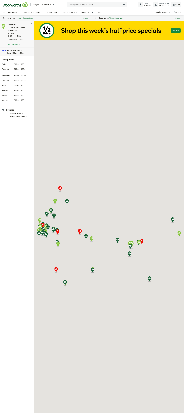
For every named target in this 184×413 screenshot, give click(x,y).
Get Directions (13, 44)
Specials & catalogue (32, 12)
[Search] (124, 4)
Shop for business (161, 12)
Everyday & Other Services (42, 5)
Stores (178, 12)
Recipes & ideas (52, 12)
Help (99, 12)
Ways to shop (86, 12)
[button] (54, 216)
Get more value (69, 12)
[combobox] (97, 4)
